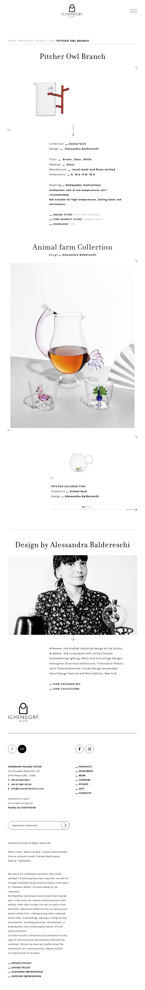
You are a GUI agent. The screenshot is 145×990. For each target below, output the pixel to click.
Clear (77, 159)
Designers (86, 771)
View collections (66, 688)
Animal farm (45, 40)
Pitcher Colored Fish (68, 486)
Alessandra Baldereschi (82, 148)
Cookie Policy (21, 967)
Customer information (27, 972)
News (82, 775)
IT (12, 749)
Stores (83, 784)
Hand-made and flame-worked (93, 169)
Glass (70, 164)
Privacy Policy (21, 963)
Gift (81, 788)
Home (12, 40)
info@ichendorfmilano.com (27, 788)
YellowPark (24, 861)
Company (85, 780)
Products (25, 40)
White (87, 159)
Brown (67, 159)
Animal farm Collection (73, 248)
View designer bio (66, 684)
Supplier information (26, 976)
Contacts (85, 793)
